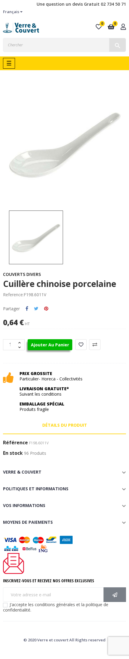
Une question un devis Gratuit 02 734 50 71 (81, 4)
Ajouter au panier (50, 345)
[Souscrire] (115, 594)
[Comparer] (94, 344)
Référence (15, 443)
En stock (13, 453)
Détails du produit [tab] (64, 425)
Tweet (36, 308)
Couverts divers (22, 274)
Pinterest (46, 308)
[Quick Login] (123, 27)
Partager (27, 308)
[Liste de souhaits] (81, 344)
